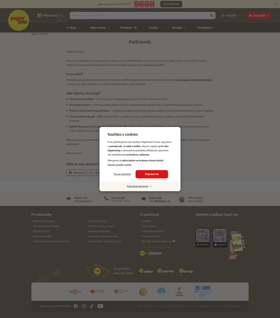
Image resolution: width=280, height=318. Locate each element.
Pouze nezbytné (122, 174)
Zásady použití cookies (120, 164)
